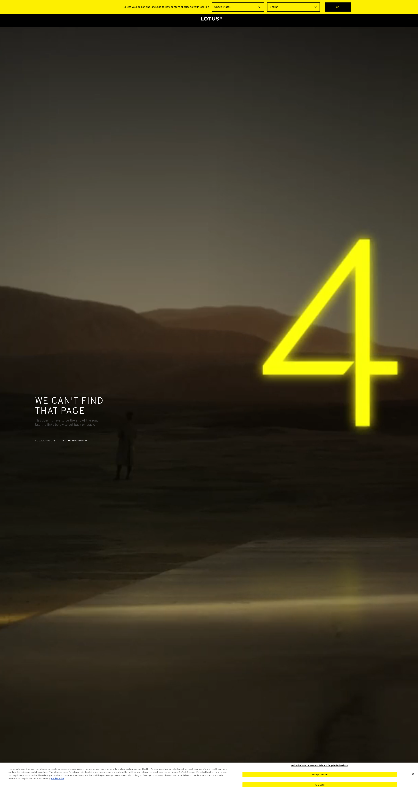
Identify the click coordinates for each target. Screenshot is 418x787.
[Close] (412, 774)
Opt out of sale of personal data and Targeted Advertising (319, 765)
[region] (209, 775)
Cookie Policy (57, 778)
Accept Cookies (320, 774)
